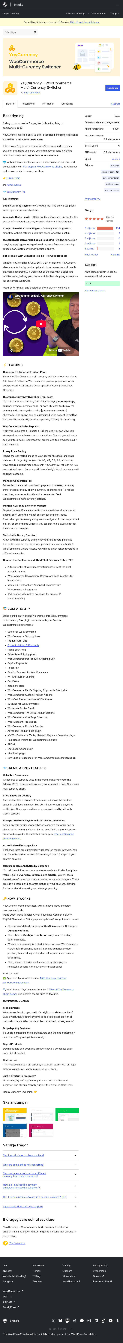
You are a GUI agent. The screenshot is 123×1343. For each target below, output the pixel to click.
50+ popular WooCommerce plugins (42, 166)
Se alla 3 (116, 159)
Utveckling (67, 103)
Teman (36, 1270)
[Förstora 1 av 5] (22, 1111)
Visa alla (115, 254)
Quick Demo (13, 177)
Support (115, 103)
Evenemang (99, 1270)
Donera (98, 1276)
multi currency (112, 184)
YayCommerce (32, 92)
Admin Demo (14, 184)
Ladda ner (112, 88)
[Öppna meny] (118, 4)
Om (5, 1265)
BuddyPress (11, 1307)
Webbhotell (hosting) (14, 1276)
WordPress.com (13, 1291)
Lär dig (66, 1265)
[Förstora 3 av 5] (75, 1111)
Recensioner (28, 103)
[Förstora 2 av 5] (48, 1111)
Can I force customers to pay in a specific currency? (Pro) (35, 1197)
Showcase (39, 1265)
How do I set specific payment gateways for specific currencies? (21, 1186)
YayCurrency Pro (16, 191)
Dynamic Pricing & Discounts (23, 645)
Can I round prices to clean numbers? (23, 1155)
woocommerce (112, 190)
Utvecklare (69, 1276)
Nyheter (7, 1270)
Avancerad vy (92, 198)
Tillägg (36, 1276)
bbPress (9, 1301)
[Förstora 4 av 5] (22, 1127)
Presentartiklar (102, 1281)
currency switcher (111, 178)
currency (115, 166)
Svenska (15, 1320)
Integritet (8, 1281)
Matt (7, 1296)
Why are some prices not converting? (23, 1164)
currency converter (110, 172)
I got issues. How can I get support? (23, 1206)
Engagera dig (100, 1265)
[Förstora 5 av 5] (48, 1127)
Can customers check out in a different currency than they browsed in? (24, 1175)
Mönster (37, 1281)
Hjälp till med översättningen (84, 22)
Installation (48, 103)
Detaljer (10, 103)
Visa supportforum (95, 290)
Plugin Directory (11, 13)
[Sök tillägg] (35, 32)
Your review (91, 254)
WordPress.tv (72, 1281)
